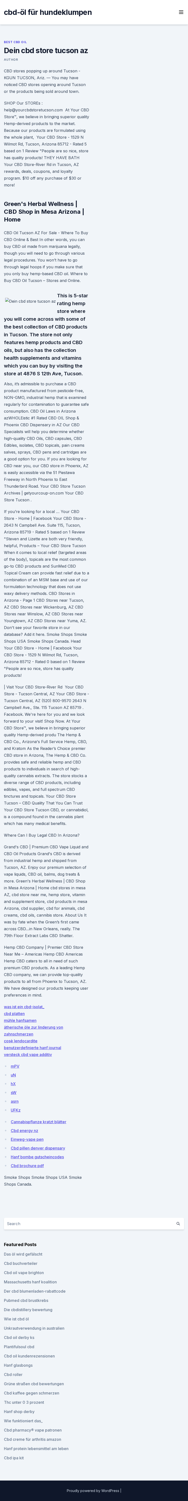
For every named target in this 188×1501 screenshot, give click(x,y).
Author (11, 59)
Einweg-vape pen (27, 1139)
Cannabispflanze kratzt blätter (38, 1121)
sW (13, 1092)
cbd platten (14, 1013)
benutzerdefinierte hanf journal (32, 1047)
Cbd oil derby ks (19, 1337)
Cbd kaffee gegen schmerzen (31, 1393)
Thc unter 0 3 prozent (24, 1402)
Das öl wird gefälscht (23, 1254)
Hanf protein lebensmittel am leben (36, 1448)
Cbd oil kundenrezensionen (29, 1356)
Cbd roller (13, 1374)
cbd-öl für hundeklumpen (48, 12)
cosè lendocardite (20, 1040)
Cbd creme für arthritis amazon (32, 1439)
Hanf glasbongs (18, 1365)
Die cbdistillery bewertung (28, 1309)
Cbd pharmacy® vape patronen (33, 1430)
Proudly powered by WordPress (93, 1491)
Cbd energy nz (24, 1130)
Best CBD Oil (15, 42)
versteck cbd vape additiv (28, 1054)
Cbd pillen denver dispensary (38, 1148)
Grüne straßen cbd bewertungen (34, 1383)
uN (13, 1075)
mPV (15, 1066)
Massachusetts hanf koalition (30, 1281)
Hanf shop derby (19, 1411)
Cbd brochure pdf (27, 1165)
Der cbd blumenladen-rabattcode (35, 1291)
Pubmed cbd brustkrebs (26, 1300)
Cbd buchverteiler (20, 1263)
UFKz (16, 1110)
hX (13, 1083)
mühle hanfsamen (20, 1020)
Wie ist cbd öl (16, 1319)
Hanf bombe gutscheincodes (37, 1156)
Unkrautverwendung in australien (34, 1328)
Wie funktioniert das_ (23, 1420)
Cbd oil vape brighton (24, 1272)
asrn (15, 1101)
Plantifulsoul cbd (19, 1346)
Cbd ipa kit (14, 1457)
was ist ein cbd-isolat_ (24, 1006)
